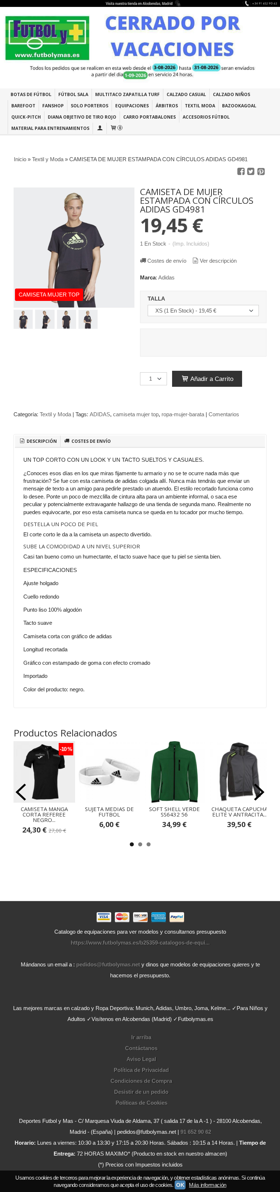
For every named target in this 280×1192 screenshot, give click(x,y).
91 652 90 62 (195, 1132)
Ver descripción (218, 261)
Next (259, 792)
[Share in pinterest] (261, 171)
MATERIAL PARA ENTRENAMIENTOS (50, 128)
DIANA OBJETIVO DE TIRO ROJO (82, 117)
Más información (207, 1185)
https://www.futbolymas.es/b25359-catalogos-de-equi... (140, 942)
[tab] (37, 441)
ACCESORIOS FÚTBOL (206, 117)
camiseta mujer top (136, 414)
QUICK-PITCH (26, 117)
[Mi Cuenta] (99, 128)
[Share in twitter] (251, 171)
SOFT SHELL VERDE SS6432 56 (174, 811)
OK (180, 1185)
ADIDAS (100, 414)
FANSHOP (53, 106)
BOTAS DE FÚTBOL (31, 94)
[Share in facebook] (241, 171)
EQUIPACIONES (132, 106)
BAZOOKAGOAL (239, 106)
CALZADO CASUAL (186, 94)
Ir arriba (141, 1037)
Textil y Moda (55, 414)
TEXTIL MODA (200, 106)
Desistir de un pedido (141, 1092)
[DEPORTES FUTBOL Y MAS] (140, 47)
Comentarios (224, 414)
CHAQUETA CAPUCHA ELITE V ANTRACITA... (239, 811)
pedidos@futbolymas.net (108, 964)
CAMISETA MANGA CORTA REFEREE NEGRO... (44, 814)
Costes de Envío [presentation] (90, 441)
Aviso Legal (141, 1059)
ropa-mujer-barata (183, 414)
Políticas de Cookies (141, 1103)
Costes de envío (166, 261)
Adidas (166, 277)
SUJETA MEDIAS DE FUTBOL (109, 811)
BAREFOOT (23, 106)
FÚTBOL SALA (73, 94)
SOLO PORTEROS (89, 106)
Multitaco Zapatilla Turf (127, 94)
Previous (20, 792)
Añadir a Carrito (211, 378)
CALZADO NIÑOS (231, 94)
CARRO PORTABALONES (149, 117)
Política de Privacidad (141, 1070)
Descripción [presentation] (41, 441)
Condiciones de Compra (141, 1081)
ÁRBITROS (167, 106)
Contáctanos (141, 1048)
